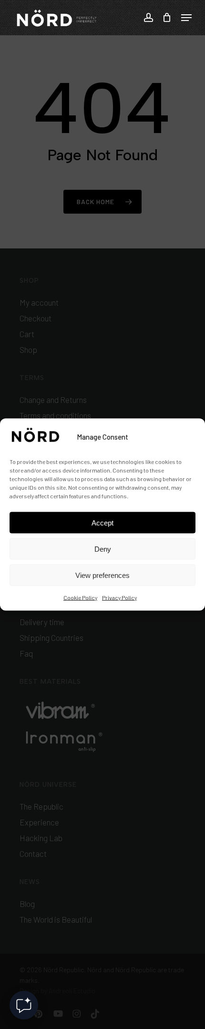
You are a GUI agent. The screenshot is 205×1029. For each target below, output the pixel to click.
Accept (102, 522)
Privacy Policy (119, 597)
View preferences (102, 575)
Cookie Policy (80, 597)
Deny (102, 549)
